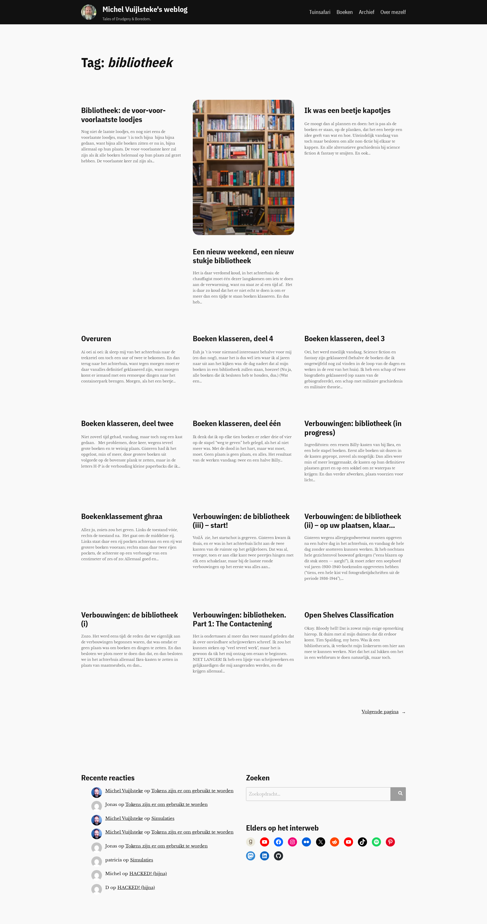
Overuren (96, 338)
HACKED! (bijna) (148, 873)
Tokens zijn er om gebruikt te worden (192, 791)
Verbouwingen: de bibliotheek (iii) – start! (241, 521)
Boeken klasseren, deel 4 (233, 338)
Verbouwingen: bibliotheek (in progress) (353, 428)
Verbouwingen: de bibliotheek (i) (129, 619)
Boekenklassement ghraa (121, 516)
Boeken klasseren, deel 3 (344, 338)
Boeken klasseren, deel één (237, 423)
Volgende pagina (384, 712)
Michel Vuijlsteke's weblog (144, 9)
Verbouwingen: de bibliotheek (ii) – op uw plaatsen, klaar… (352, 521)
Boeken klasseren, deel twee (127, 423)
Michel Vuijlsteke (124, 791)
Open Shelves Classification (349, 615)
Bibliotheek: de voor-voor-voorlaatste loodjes (123, 115)
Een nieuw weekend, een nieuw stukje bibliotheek (243, 256)
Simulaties (163, 818)
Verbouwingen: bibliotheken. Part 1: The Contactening (239, 619)
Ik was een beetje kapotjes (347, 110)
